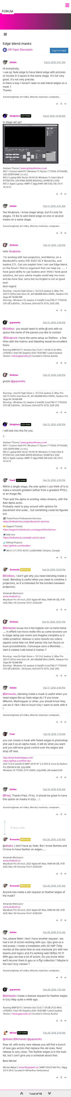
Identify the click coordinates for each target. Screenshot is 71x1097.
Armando (14, 569)
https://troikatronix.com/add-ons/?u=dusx (24, 537)
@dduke (8, 1038)
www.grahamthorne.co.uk (34, 168)
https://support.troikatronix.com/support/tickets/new (29, 529)
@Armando (9, 627)
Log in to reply (59, 50)
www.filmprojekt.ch (28, 1067)
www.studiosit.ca (11, 596)
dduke (13, 62)
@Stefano (8, 328)
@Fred (7, 795)
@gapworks (18, 381)
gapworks (15, 322)
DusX (12, 480)
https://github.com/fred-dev (17, 760)
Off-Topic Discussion (20, 49)
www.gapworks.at (21, 356)
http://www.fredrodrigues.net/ (18, 757)
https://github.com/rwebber (16, 545)
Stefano (14, 245)
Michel (13, 1032)
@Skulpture (10, 337)
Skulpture (15, 115)
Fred (12, 734)
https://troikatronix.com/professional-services (26, 521)
